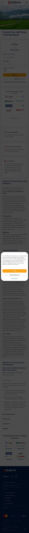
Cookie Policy (14, 278)
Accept (14, 271)
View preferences (14, 275)
